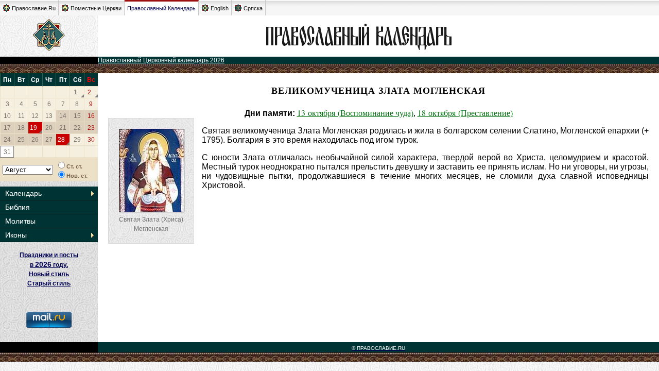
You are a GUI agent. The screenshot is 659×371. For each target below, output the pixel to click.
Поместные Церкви (96, 8)
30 (91, 139)
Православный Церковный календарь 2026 (161, 60)
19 (33, 127)
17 (7, 127)
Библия (17, 207)
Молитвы (20, 221)
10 (7, 116)
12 (35, 116)
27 (49, 139)
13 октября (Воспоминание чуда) (355, 112)
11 (21, 116)
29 (77, 139)
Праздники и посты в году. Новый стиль (49, 264)
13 (49, 116)
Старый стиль (49, 283)
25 (21, 139)
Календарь (23, 193)
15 (77, 116)
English (220, 8)
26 (35, 139)
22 (77, 127)
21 (62, 127)
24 (7, 139)
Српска (253, 8)
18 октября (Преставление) (465, 112)
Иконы (16, 235)
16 (91, 116)
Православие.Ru (34, 8)
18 (21, 127)
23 (91, 127)
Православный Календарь (161, 8)
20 (49, 127)
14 (62, 116)
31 (7, 152)
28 (61, 139)
